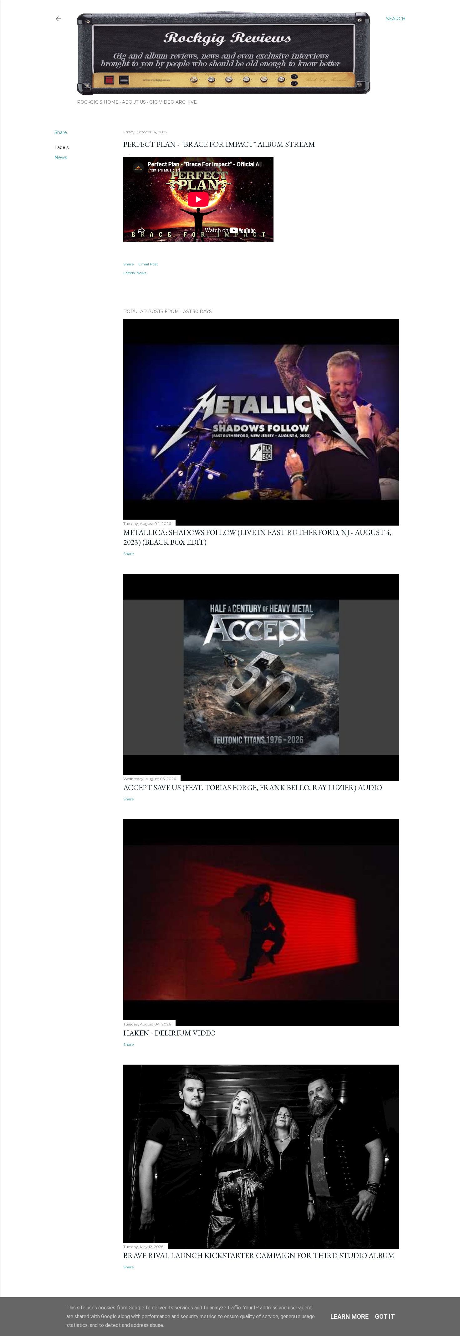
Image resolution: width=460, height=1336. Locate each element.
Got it (385, 1316)
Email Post (148, 264)
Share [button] (60, 132)
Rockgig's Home (98, 102)
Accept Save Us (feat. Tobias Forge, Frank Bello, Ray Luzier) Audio (252, 787)
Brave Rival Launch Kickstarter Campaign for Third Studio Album (259, 1255)
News (60, 157)
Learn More (349, 1316)
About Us (134, 102)
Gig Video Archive (173, 102)
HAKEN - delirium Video (169, 1033)
